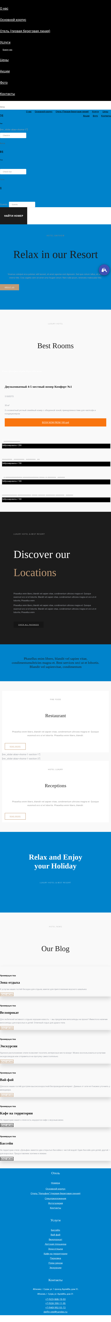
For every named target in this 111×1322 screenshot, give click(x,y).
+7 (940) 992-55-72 (55, 1307)
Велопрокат (55, 1239)
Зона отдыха (55, 1248)
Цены (4, 60)
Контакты (7, 94)
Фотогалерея (55, 1203)
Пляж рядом (55, 1263)
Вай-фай (55, 1234)
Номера (55, 1182)
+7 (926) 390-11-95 (55, 1303)
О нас (4, 8)
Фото (4, 82)
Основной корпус (13, 20)
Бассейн (55, 1230)
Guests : (4, 204)
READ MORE (15, 746)
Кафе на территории (55, 1253)
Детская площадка (55, 1244)
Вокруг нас (7, 50)
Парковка (55, 1258)
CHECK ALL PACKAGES (28, 625)
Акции (5, 71)
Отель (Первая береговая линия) (25, 31)
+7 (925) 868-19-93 (55, 1299)
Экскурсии (55, 1267)
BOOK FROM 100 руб (55, 422)
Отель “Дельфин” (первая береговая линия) (55, 1193)
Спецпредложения (55, 1198)
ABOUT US (9, 287)
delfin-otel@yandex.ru (55, 1311)
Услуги (5, 42)
